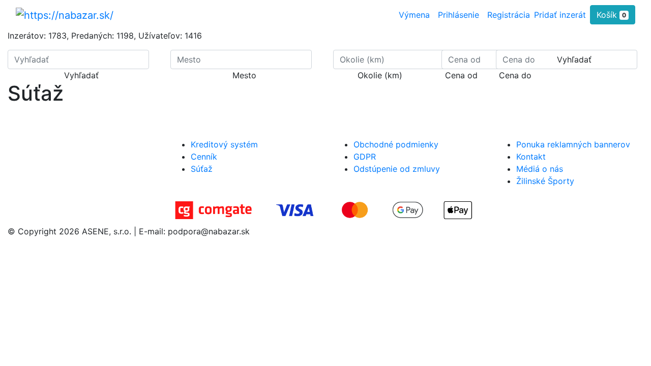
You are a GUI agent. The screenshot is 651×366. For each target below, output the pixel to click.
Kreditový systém (224, 144)
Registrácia (508, 15)
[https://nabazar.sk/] (64, 14)
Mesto (244, 75)
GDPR (364, 156)
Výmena (414, 15)
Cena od (461, 75)
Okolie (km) (380, 75)
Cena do (515, 75)
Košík (611, 15)
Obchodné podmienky (395, 144)
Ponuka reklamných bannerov (573, 144)
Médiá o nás (539, 169)
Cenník (204, 156)
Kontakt (531, 156)
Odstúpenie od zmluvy (396, 169)
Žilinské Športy (545, 181)
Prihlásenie (458, 15)
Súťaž (202, 169)
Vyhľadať (81, 75)
